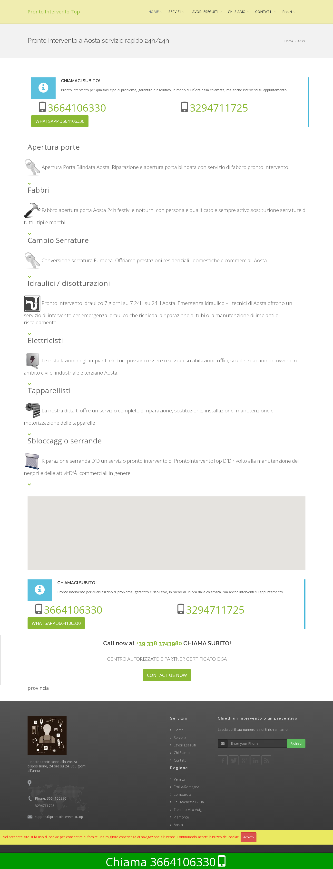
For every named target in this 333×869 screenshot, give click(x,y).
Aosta (178, 824)
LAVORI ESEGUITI (204, 11)
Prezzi (287, 11)
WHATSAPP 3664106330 (59, 121)
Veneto (179, 779)
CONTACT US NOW (167, 675)
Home (288, 41)
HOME (153, 11)
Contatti (180, 760)
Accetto (248, 837)
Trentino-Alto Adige (189, 809)
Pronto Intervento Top (54, 11)
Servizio (180, 737)
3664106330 (77, 108)
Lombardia (182, 794)
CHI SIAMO (236, 11)
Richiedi (296, 743)
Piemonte (181, 817)
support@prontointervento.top (59, 816)
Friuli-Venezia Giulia (189, 802)
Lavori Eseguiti (185, 745)
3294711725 (219, 108)
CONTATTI (264, 11)
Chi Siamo (182, 752)
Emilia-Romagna (186, 787)
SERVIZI (174, 11)
